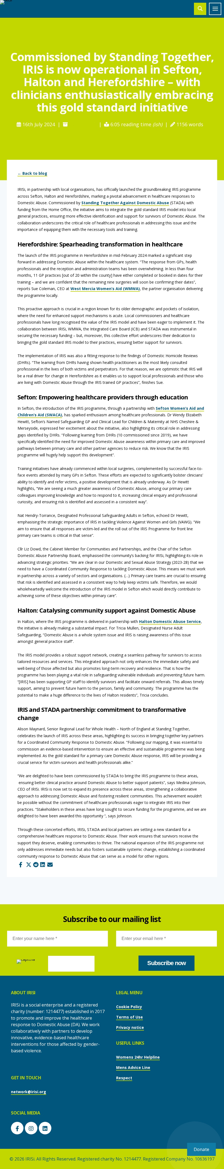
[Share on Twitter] (28, 863)
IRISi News (82, 124)
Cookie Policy (129, 1006)
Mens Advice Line (133, 1067)
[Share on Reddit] (35, 863)
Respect (124, 1077)
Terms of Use (129, 1017)
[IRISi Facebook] (17, 1128)
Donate (201, 1149)
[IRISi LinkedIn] (45, 1128)
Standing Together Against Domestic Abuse (125, 202)
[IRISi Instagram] (31, 1128)
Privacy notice (130, 1027)
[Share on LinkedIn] (42, 863)
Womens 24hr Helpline (138, 1057)
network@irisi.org (28, 1091)
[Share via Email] (49, 863)
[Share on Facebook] (20, 863)
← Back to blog (32, 173)
